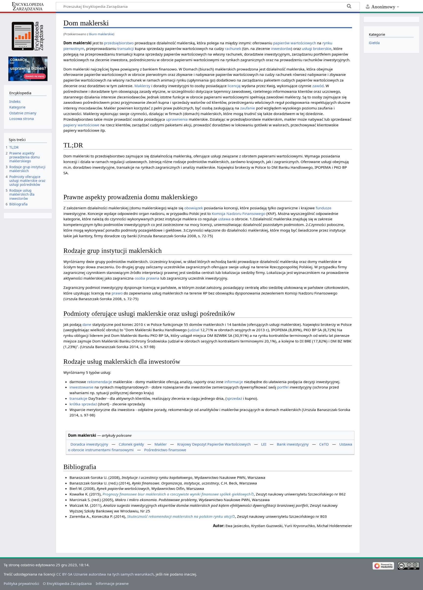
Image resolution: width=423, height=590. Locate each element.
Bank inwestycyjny (293, 444)
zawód (318, 85)
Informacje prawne (112, 583)
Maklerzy (142, 85)
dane (86, 324)
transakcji (125, 48)
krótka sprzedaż (83, 403)
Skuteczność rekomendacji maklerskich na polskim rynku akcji (179, 516)
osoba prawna (147, 278)
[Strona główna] (27, 36)
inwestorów (281, 48)
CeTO (324, 444)
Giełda (374, 42)
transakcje (78, 398)
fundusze (323, 207)
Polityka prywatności (21, 583)
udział (194, 329)
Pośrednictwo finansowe (165, 449)
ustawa (224, 218)
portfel (283, 387)
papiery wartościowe (81, 124)
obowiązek (193, 207)
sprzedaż (234, 398)
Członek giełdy (131, 444)
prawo (117, 293)
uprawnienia (177, 119)
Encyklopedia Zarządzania (28, 6)
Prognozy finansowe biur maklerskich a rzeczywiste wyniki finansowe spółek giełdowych (177, 494)
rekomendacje (99, 381)
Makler (160, 444)
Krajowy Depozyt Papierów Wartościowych (214, 444)
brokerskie (322, 48)
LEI (263, 444)
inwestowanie (82, 387)
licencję (234, 85)
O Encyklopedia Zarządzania (67, 583)
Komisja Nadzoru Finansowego (238, 213)
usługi (307, 48)
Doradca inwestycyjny (89, 444)
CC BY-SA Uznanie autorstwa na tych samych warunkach (105, 574)
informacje (233, 381)
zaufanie (247, 108)
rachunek (233, 48)
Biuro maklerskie (101, 34)
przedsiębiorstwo (119, 42)
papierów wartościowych (294, 42)
